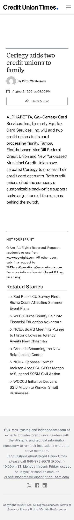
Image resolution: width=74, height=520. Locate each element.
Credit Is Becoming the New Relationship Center (35, 352)
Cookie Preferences (53, 509)
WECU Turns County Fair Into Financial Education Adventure (36, 319)
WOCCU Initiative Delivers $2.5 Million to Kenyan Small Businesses (34, 387)
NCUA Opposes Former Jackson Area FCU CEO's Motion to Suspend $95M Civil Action (37, 368)
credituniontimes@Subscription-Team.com (36, 477)
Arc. (29, 504)
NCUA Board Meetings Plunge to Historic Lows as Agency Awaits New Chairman (37, 335)
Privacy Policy (29, 509)
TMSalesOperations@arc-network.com (34, 267)
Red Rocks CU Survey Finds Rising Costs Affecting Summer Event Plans (36, 302)
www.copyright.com (20, 257)
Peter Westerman (34, 81)
